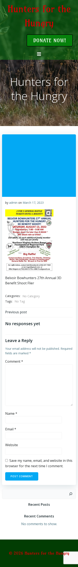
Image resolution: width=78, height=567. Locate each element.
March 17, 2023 (33, 203)
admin (13, 203)
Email (10, 429)
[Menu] (39, 54)
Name (11, 413)
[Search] (71, 494)
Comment (14, 361)
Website (11, 445)
